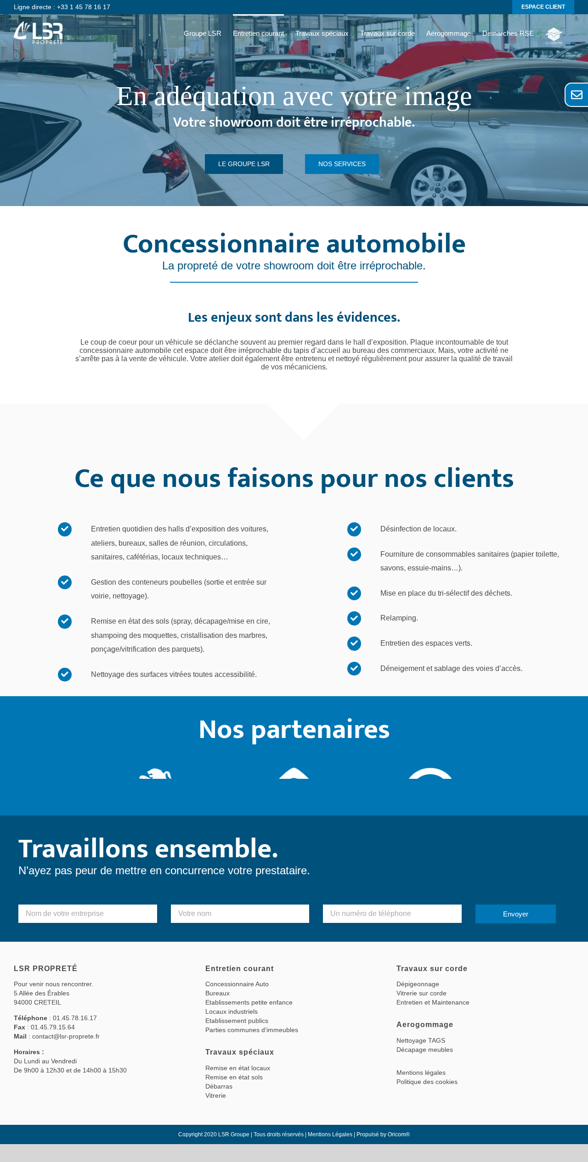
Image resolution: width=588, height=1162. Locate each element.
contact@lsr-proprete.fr (66, 1036)
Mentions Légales (330, 1134)
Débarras (218, 1086)
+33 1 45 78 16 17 (83, 7)
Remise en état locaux (237, 1068)
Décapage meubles (424, 1049)
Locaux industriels (231, 1011)
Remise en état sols (234, 1077)
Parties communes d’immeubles (251, 1030)
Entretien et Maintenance (432, 1002)
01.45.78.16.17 (75, 1018)
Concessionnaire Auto (237, 984)
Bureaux (217, 993)
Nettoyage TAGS (420, 1040)
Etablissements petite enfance (249, 1002)
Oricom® (399, 1134)
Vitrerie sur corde (421, 993)
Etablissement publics (236, 1020)
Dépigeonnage (417, 984)
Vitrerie (215, 1095)
